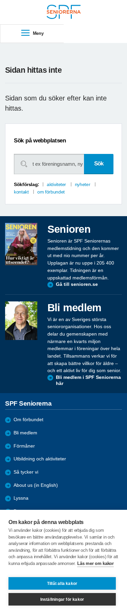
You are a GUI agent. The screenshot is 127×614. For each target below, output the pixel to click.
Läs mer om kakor (95, 563)
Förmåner (24, 446)
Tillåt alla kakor (62, 583)
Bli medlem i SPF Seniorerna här (88, 380)
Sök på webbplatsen (40, 140)
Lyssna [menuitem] (21, 498)
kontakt (21, 192)
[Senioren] (21, 244)
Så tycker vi (26, 472)
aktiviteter (56, 184)
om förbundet (51, 192)
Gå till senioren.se (77, 284)
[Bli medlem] (21, 320)
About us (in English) (36, 485)
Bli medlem (25, 432)
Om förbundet (28, 419)
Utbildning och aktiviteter (40, 458)
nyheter (82, 184)
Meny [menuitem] (38, 33)
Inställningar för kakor (62, 599)
